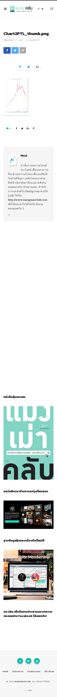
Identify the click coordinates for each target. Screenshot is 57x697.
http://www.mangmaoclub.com (27, 199)
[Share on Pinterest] (33, 128)
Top (29, 690)
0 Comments (33, 40)
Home (6, 671)
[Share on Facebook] (7, 50)
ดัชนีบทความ (18, 671)
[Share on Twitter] (15, 50)
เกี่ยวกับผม (49, 671)
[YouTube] (37, 661)
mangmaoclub (23, 681)
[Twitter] (28, 661)
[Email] (37, 66)
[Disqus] (28, 260)
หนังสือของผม (34, 671)
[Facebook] (20, 661)
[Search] (50, 8)
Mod (24, 155)
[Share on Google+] (27, 128)
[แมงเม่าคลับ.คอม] (21, 9)
